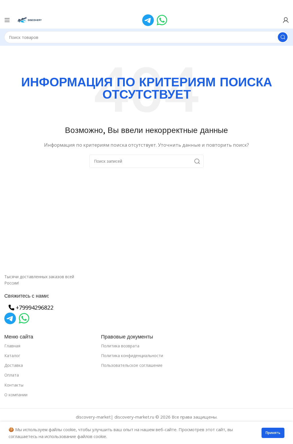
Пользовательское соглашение (132, 365)
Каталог (12, 355)
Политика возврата (120, 346)
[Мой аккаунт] (286, 20)
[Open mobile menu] (7, 20)
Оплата (11, 375)
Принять (273, 432)
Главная (12, 346)
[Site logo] (30, 19)
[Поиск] (283, 37)
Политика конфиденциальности (132, 355)
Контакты (13, 385)
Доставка (13, 365)
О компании (15, 394)
